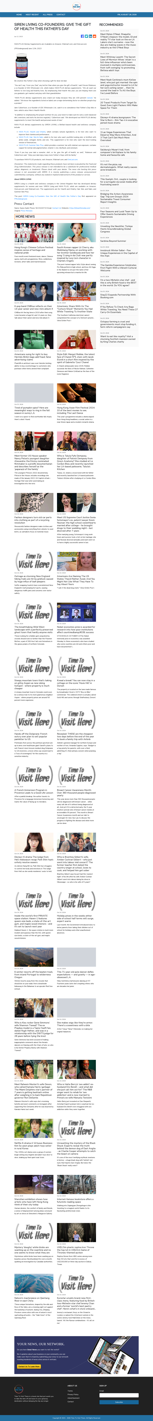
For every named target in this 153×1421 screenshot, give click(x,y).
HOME (19, 14)
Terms (70, 1391)
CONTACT (61, 14)
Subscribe (119, 1402)
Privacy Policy (73, 1394)
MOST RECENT (32, 14)
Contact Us (56, 208)
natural (90, 98)
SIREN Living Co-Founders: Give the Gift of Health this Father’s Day (52, 196)
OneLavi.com (73, 159)
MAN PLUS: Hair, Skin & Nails (31, 137)
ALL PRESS (48, 14)
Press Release (26, 211)
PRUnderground (20, 199)
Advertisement (74, 1398)
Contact (71, 1401)
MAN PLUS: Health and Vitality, (32, 132)
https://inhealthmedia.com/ (79, 208)
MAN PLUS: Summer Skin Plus (31, 145)
